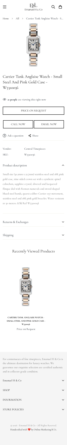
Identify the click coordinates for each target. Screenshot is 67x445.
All (17, 18)
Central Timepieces (34, 148)
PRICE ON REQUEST (33, 110)
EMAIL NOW (49, 124)
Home (6, 18)
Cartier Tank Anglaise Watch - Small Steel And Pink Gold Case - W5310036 (26, 321)
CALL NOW (18, 124)
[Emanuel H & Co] (34, 7)
